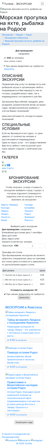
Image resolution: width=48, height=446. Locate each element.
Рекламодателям (10, 437)
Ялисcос (29, 220)
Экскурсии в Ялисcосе (16, 37)
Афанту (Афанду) (9, 204)
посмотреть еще (24, 422)
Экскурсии (7, 34)
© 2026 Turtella (24, 443)
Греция (19, 34)
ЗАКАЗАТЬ (9, 69)
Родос (29, 34)
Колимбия (30, 207)
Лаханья (29, 211)
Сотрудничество (21, 434)
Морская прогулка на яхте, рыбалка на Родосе (23, 42)
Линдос (5, 214)
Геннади (29, 204)
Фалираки (30, 217)
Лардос (5, 211)
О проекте (7, 434)
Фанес (4, 220)
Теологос (5, 217)
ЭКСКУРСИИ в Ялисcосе (23, 307)
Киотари (5, 207)
